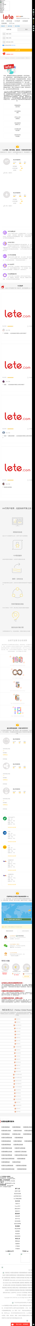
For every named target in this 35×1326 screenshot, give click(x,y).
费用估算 (17, 1241)
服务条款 (13, 45)
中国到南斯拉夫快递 (6, 1151)
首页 (2, 21)
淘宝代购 (10, 26)
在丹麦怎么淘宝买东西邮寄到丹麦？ (12, 983)
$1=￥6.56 (16, 974)
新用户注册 (17, 1191)
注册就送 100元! (9, 54)
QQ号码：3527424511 (15, 938)
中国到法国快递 (28, 1130)
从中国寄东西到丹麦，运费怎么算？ (12, 998)
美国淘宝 (4, 1287)
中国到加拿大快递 (6, 1130)
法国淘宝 (22, 1282)
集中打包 (17, 1218)
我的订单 (2, 5)
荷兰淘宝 (27, 1277)
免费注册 (2, 9)
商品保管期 (17, 1228)
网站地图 (30, 1292)
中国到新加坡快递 (6, 1141)
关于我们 (19, 1295)
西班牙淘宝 (30, 1285)
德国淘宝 (27, 1282)
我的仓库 (2, 7)
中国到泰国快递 (19, 1137)
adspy (10, 1282)
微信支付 (17, 1211)
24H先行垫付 (11, 242)
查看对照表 (26, 976)
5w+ (21, 199)
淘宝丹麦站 (17, 26)
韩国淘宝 (24, 1285)
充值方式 (17, 1203)
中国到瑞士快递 (16, 1134)
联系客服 (2, 3)
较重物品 (5, 754)
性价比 (14, 162)
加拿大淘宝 (8, 1285)
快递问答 (7, 1280)
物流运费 (17, 1216)
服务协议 (30, 1295)
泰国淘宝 (13, 1277)
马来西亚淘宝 (7, 1277)
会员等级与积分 (17, 1196)
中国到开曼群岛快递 (6, 1148)
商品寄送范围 (17, 1193)
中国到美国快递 (5, 1127)
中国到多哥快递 (16, 1162)
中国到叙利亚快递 (21, 1169)
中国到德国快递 (5, 1134)
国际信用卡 (17, 1208)
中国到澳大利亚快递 (28, 1127)
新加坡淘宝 (19, 1285)
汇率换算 (17, 1246)
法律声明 (13, 1292)
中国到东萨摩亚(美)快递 (21, 1155)
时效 (20, 162)
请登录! (1, 11)
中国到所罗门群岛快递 (20, 1151)
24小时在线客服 (12, 255)
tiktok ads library (26, 1280)
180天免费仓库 (11, 231)
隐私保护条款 (6, 1292)
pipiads (20, 1280)
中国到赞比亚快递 (18, 1144)
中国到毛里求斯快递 (6, 1155)
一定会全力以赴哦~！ (15, 955)
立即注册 (17, 50)
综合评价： (4, 326)
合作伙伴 (19, 1292)
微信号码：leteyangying (15, 947)
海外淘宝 (9, 1287)
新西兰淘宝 (15, 1287)
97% (21, 170)
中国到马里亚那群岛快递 (7, 1169)
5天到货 (31, 377)
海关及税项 (17, 1221)
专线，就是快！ (9, 205)
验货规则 (17, 1231)
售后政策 (17, 1233)
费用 (25, 162)
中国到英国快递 (16, 1127)
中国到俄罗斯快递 (6, 1144)
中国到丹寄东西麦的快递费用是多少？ (13, 991)
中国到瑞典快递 (28, 1141)
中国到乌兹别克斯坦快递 (7, 1158)
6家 (22, 168)
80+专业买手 (11, 264)
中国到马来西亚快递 (6, 1137)
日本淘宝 (13, 1285)
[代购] (8, 16)
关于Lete (11, 23)
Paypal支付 (17, 1206)
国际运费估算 (3, 4)
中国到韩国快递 (27, 1134)
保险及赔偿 (17, 1236)
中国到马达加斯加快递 (7, 1165)
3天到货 (31, 326)
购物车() (2, 8)
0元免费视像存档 (12, 274)
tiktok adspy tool (14, 1280)
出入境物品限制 (17, 1198)
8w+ (21, 166)
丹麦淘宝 (7, 1272)
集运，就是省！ (9, 172)
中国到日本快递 (17, 1130)
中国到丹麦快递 (17, 1141)
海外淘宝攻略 (15, 1282)
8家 (22, 201)
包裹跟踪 (17, 1243)
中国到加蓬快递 (21, 1158)
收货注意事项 (17, 1223)
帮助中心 (2, 1)
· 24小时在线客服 (13, 952)
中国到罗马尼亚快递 (20, 1148)
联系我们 (24, 1295)
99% (21, 203)
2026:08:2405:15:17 (4, 974)
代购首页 (3, 26)
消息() (1, 12)
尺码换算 (17, 1248)
